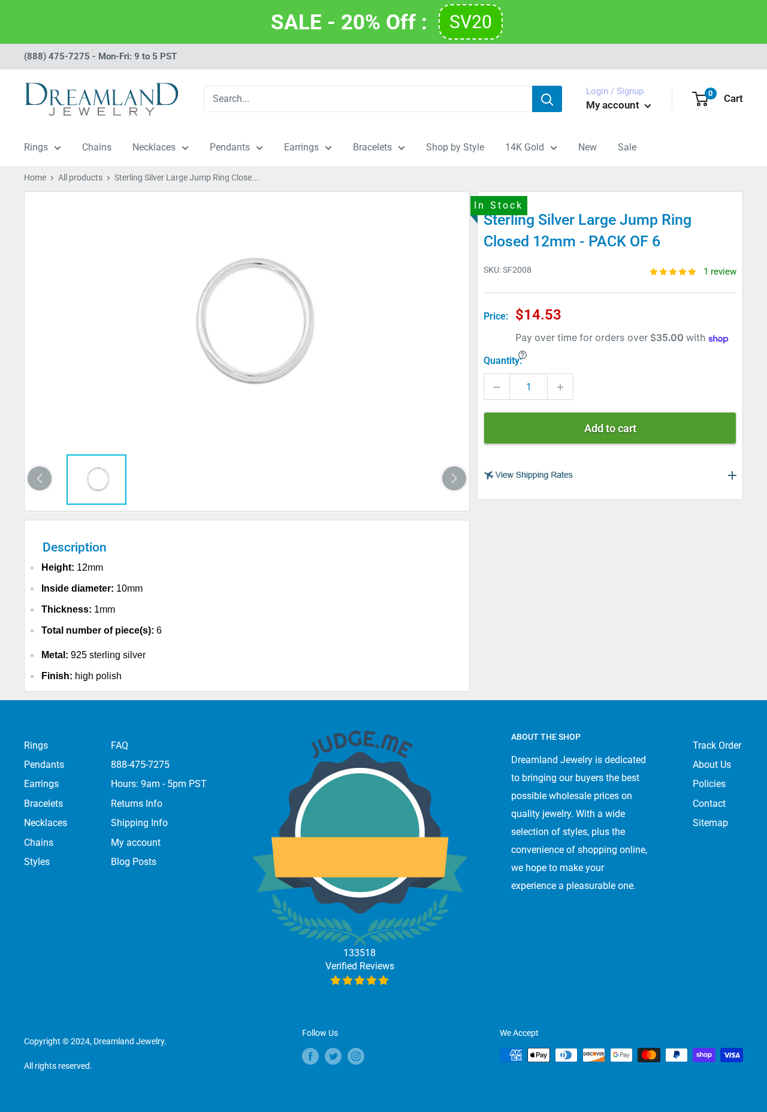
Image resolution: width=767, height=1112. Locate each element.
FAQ (119, 745)
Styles (37, 861)
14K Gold (524, 147)
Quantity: (503, 361)
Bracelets (372, 147)
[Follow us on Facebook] (310, 1056)
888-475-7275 (140, 764)
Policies (709, 783)
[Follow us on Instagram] (356, 1056)
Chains (96, 147)
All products (80, 177)
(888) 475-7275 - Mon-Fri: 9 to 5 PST (100, 56)
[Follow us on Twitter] (333, 1056)
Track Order (717, 745)
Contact (709, 803)
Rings (36, 147)
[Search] (547, 99)
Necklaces (154, 147)
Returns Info (136, 803)
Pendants (230, 147)
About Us (712, 764)
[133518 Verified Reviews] (360, 980)
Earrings (301, 147)
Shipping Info (139, 822)
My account (614, 105)
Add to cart (610, 429)
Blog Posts (133, 861)
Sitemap (710, 822)
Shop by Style (455, 147)
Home (35, 177)
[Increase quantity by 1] (560, 387)
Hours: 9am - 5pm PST (159, 783)
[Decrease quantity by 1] (496, 387)
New (587, 147)
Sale (627, 147)
